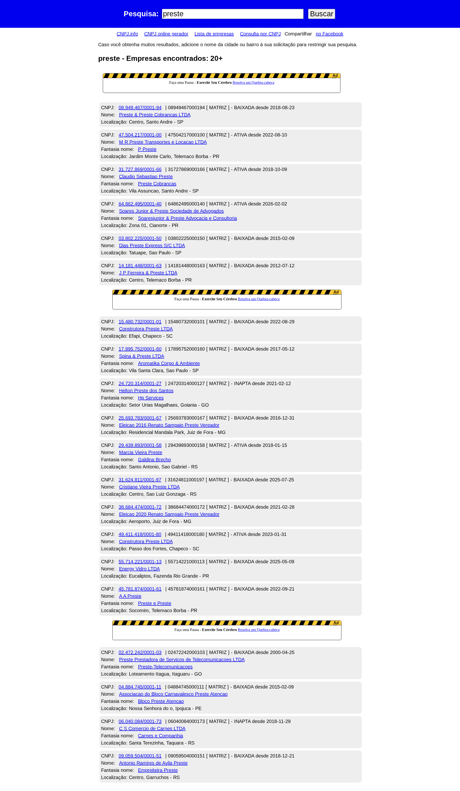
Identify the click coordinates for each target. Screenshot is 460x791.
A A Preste (130, 596)
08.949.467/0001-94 (140, 107)
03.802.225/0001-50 (140, 238)
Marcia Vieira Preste (140, 452)
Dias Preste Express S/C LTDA (152, 245)
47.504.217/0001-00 (140, 134)
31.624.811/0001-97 (140, 479)
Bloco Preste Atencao (161, 701)
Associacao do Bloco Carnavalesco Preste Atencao (173, 694)
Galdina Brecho (154, 459)
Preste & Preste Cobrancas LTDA (154, 114)
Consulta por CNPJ (260, 33)
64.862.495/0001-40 (140, 203)
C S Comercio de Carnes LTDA (152, 728)
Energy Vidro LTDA (139, 568)
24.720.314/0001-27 (140, 383)
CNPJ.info (127, 33)
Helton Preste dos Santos (146, 390)
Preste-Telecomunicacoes (165, 666)
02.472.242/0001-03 (140, 652)
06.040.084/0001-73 (140, 721)
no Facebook (329, 33)
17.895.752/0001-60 (140, 349)
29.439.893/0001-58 (140, 445)
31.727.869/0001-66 (140, 169)
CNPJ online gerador (166, 33)
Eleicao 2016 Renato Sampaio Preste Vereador (169, 425)
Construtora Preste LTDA (146, 328)
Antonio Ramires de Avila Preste (153, 763)
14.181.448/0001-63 (140, 265)
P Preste (147, 149)
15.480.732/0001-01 (140, 321)
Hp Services (151, 397)
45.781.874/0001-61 (140, 589)
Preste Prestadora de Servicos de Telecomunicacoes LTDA (182, 659)
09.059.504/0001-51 (140, 755)
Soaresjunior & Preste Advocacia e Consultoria (187, 218)
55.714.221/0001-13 (140, 561)
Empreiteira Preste (158, 770)
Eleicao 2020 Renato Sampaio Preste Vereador (169, 514)
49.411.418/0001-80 (140, 534)
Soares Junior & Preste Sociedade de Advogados (171, 211)
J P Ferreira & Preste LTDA (148, 272)
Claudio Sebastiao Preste (146, 176)
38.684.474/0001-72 (140, 507)
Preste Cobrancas (157, 183)
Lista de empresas (214, 33)
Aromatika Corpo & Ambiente (169, 363)
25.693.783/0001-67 (140, 418)
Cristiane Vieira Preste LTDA (149, 486)
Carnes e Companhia (160, 735)
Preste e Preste (154, 603)
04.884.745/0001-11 (140, 686)
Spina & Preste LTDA (141, 356)
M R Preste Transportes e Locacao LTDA (163, 142)
